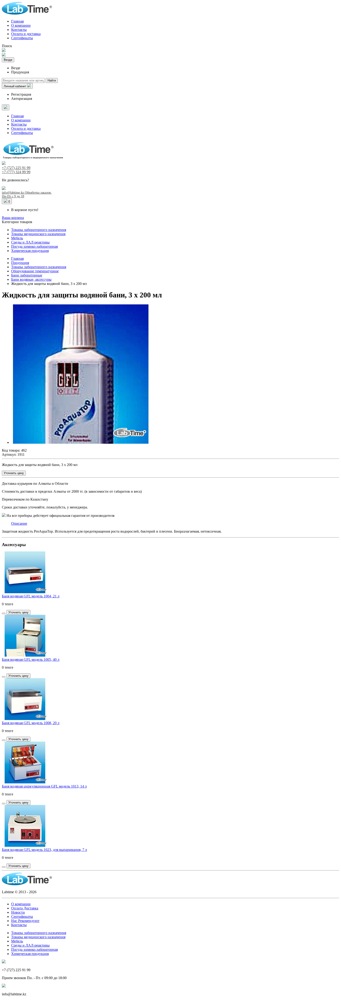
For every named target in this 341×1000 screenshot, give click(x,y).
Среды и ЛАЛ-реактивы (30, 242)
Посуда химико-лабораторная (34, 246)
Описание (19, 523)
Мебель (17, 238)
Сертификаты (22, 38)
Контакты (19, 30)
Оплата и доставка (26, 34)
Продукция (20, 263)
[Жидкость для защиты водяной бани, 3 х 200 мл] (80, 442)
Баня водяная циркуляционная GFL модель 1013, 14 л (44, 786)
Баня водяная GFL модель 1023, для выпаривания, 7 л (44, 850)
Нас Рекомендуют (25, 921)
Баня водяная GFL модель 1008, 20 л (30, 723)
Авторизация (21, 99)
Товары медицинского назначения (38, 234)
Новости (18, 912)
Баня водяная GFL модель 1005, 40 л (30, 659)
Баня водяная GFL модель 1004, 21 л (30, 596)
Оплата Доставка (24, 908)
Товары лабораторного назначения (38, 230)
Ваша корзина (13, 218)
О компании (21, 25)
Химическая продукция (30, 251)
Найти (52, 80)
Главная (17, 21)
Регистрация (21, 94)
